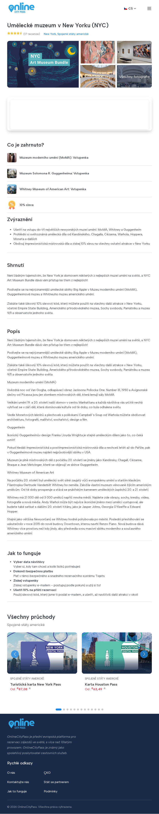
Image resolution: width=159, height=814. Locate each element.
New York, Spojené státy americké (66, 34)
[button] (15, 654)
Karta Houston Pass (101, 684)
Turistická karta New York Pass (35, 684)
